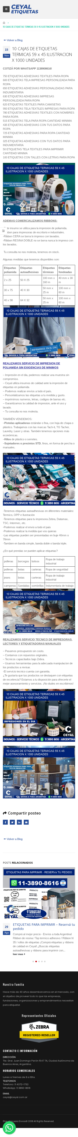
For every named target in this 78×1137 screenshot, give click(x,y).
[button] (33, 961)
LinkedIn (19, 822)
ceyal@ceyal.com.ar (15, 1097)
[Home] (24, 9)
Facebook (5, 822)
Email (26, 822)
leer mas (18, 954)
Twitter (12, 822)
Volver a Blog (14, 40)
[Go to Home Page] (4, 23)
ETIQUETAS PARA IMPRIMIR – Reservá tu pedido (44, 926)
